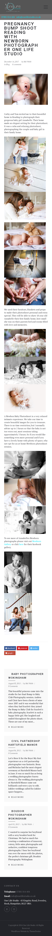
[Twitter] (14, 909)
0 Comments (13, 686)
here (21, 544)
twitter (35, 648)
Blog (8, 64)
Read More (17, 727)
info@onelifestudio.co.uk (28, 17)
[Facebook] (7, 909)
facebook (11, 648)
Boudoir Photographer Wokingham (20, 815)
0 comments (16, 64)
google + (11, 653)
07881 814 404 (8, 17)
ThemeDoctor (35, 931)
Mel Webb (27, 61)
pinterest (23, 648)
